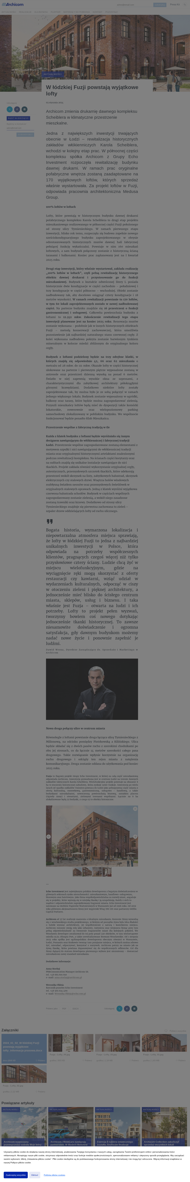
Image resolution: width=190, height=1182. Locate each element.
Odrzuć (34, 1175)
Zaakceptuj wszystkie (16, 1175)
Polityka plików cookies (54, 1175)
